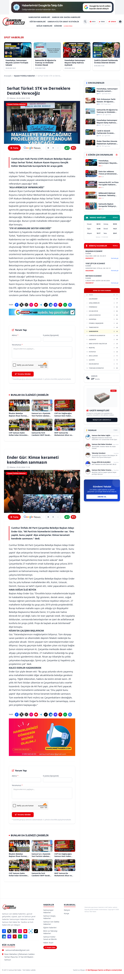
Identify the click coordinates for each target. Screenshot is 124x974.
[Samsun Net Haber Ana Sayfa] (14, 22)
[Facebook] (17, 305)
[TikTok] (46, 305)
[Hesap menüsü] (120, 21)
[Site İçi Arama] (85, 21)
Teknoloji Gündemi (98, 453)
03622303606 (89, 271)
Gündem (58, 26)
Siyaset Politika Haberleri (24, 76)
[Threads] (26, 305)
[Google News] (70, 305)
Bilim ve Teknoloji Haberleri (50, 932)
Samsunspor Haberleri (39, 17)
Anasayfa (7, 76)
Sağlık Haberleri (44, 26)
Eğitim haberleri (38, 22)
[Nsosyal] (55, 305)
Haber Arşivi (48, 942)
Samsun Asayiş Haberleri (49, 917)
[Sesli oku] (48, 148)
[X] (21, 305)
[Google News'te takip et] (32, 148)
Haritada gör (114, 258)
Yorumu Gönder (24, 374)
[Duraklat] (53, 148)
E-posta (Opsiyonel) (51, 335)
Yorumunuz (17, 345)
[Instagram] (31, 305)
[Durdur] (58, 148)
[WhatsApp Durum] (65, 305)
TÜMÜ (115, 430)
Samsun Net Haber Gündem (102, 444)
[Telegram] (41, 305)
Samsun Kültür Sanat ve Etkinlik (63, 22)
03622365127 (89, 283)
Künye (66, 913)
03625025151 (89, 258)
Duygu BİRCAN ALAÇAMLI (101, 462)
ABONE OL (102, 497)
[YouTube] (36, 305)
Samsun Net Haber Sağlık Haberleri (104, 435)
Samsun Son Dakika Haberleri (66, 17)
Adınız (15, 335)
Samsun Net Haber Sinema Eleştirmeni (106, 470)
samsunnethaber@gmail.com (17, 950)
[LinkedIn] (51, 305)
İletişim (67, 910)
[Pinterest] (60, 305)
